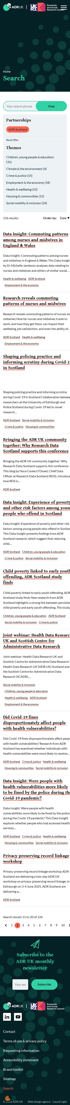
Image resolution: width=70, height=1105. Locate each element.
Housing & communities (25, 196)
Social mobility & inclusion (26, 203)
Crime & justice (19, 175)
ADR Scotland (17, 129)
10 (63, 925)
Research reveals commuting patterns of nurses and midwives (34, 300)
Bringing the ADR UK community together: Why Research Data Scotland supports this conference (36, 445)
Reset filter (12, 140)
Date (63, 218)
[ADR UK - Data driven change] (13, 7)
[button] (7, 1098)
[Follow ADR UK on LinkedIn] (7, 1017)
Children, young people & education (43, 551)
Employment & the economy (28, 182)
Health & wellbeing (22, 189)
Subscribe (44, 984)
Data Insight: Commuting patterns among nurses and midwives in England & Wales (35, 239)
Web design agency (39, 1101)
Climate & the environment (26, 169)
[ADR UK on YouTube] (18, 1017)
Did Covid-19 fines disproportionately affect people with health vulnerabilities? (34, 723)
